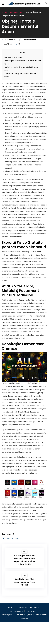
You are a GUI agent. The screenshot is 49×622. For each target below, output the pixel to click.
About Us (12, 608)
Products (34, 608)
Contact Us (31, 611)
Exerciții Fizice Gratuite (13, 57)
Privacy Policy (16, 611)
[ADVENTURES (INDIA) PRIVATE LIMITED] (24, 3)
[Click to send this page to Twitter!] (8, 538)
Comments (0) (8, 534)
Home (4, 12)
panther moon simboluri (12, 258)
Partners (23, 608)
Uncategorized (16, 12)
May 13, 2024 (8, 44)
